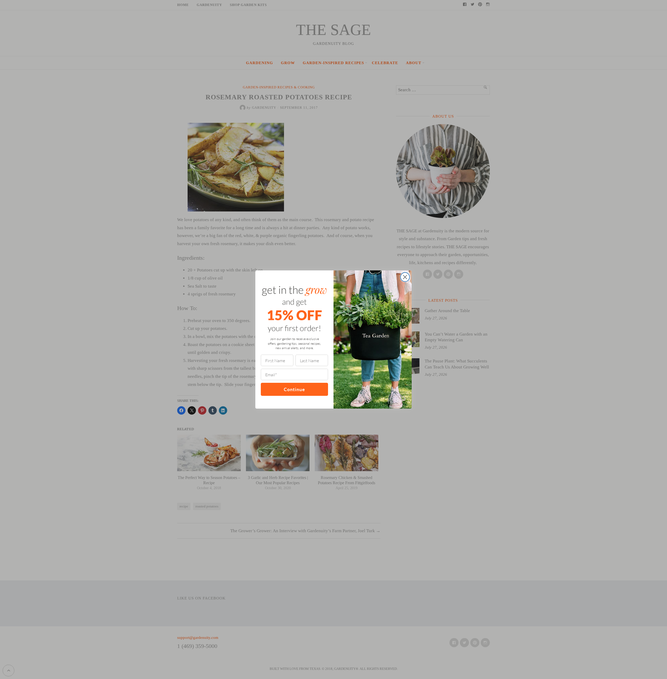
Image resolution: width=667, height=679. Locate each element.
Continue (294, 389)
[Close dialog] (405, 277)
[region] (67, 641)
